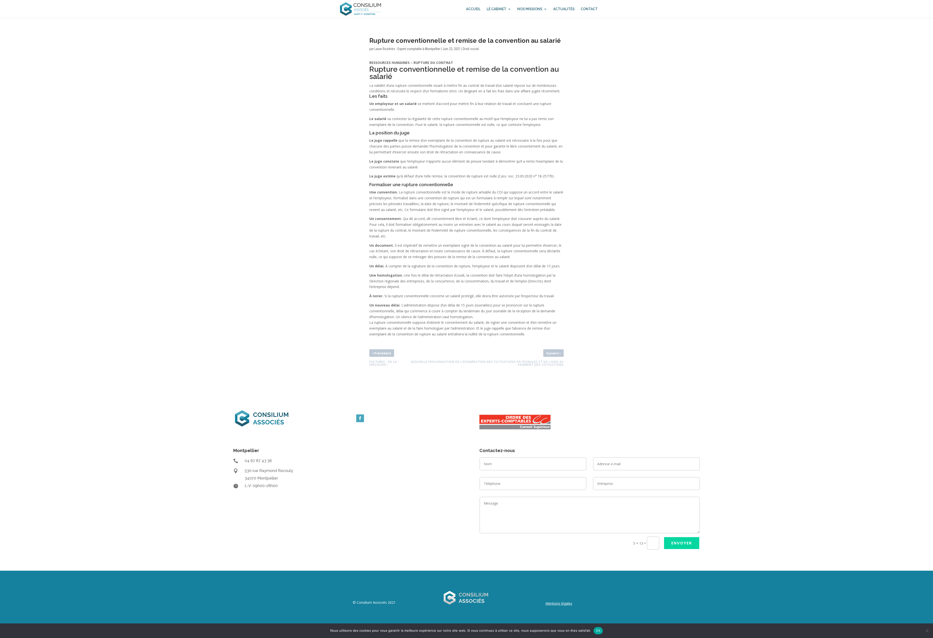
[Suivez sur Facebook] (360, 418)
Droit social (471, 49)
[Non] (926, 630)
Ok (598, 630)
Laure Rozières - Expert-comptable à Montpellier (407, 49)
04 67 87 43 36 (258, 460)
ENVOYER (681, 543)
